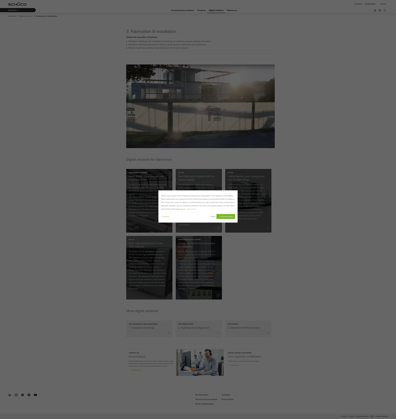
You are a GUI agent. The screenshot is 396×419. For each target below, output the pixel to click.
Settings (213, 216)
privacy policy (191, 209)
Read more (166, 216)
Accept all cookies (226, 216)
